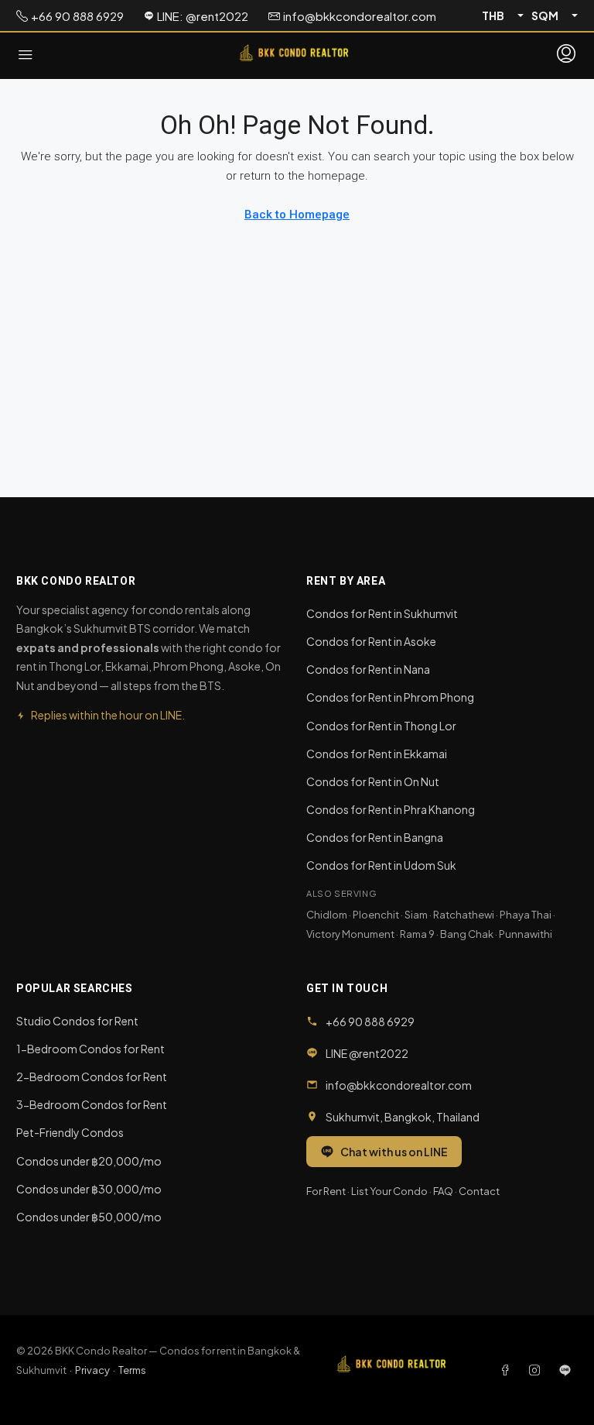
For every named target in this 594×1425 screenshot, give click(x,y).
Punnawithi (525, 934)
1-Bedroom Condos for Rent (90, 1049)
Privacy (92, 1370)
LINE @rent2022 (367, 1053)
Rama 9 (417, 934)
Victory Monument (350, 934)
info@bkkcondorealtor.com (399, 1085)
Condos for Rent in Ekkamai (376, 754)
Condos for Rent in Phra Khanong (390, 809)
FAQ (443, 1191)
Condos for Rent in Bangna (374, 837)
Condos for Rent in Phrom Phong (390, 697)
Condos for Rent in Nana (368, 669)
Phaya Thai (525, 914)
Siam (416, 914)
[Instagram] (537, 1370)
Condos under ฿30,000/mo (89, 1189)
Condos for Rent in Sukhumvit (382, 613)
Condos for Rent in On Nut (372, 781)
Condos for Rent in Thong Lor (381, 726)
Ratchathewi (463, 914)
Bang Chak (466, 934)
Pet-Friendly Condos (70, 1132)
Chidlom (326, 914)
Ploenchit (376, 914)
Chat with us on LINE (394, 1152)
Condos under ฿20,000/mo (89, 1161)
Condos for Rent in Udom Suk (381, 865)
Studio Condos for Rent (77, 1021)
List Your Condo (389, 1191)
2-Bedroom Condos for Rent (91, 1076)
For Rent (326, 1191)
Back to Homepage (297, 214)
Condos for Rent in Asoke (371, 641)
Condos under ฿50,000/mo (89, 1217)
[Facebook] (508, 1370)
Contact (479, 1191)
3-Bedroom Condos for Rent (91, 1104)
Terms (132, 1370)
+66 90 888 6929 (370, 1021)
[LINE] (565, 1370)
